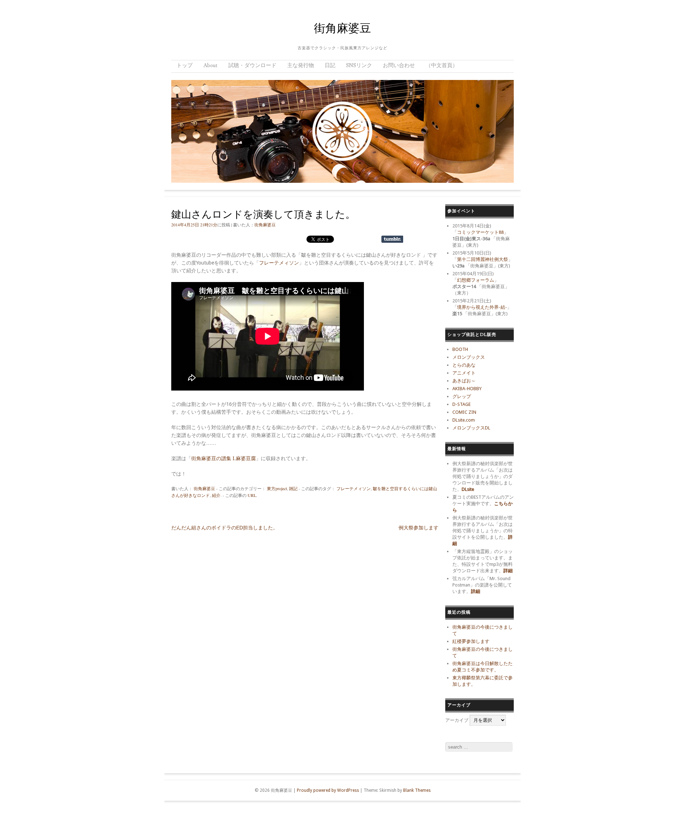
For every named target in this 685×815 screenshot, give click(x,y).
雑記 (293, 488)
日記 (330, 65)
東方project (277, 488)
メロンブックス (468, 357)
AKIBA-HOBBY (467, 388)
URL (252, 495)
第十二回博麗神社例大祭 (482, 259)
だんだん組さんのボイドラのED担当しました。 (224, 527)
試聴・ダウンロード (252, 65)
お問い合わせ (399, 65)
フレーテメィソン (279, 263)
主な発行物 (300, 65)
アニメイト (464, 373)
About (210, 65)
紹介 (216, 495)
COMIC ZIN (464, 412)
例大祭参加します (418, 527)
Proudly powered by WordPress (328, 790)
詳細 (508, 570)
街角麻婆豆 (342, 28)
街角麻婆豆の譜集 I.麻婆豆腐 (223, 458)
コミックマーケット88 (480, 232)
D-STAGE (461, 404)
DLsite (468, 489)
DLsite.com (463, 420)
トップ (185, 65)
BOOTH (460, 349)
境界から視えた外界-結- (482, 307)
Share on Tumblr (392, 239)
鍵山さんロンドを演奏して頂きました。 (263, 214)
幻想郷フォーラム (475, 280)
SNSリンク (359, 65)
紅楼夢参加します (470, 641)
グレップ (461, 396)
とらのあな (464, 365)
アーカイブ (456, 720)
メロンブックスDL (471, 428)
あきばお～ (464, 380)
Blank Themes (417, 790)
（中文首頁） (442, 65)
